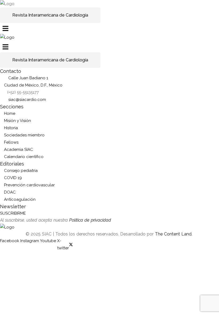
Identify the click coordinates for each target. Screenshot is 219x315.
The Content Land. (174, 234)
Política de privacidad (90, 220)
